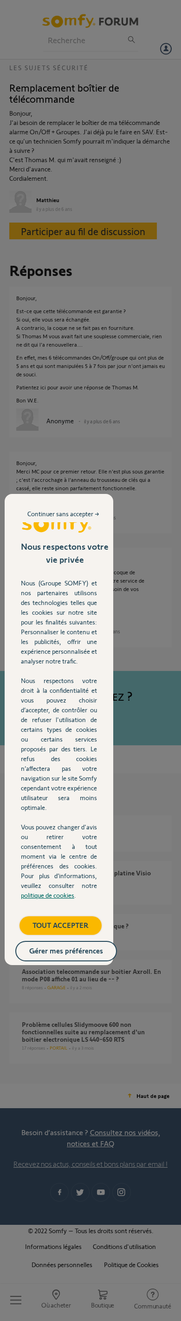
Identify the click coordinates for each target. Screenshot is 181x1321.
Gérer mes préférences (66, 950)
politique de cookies (47, 895)
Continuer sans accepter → (63, 514)
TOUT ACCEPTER (60, 924)
